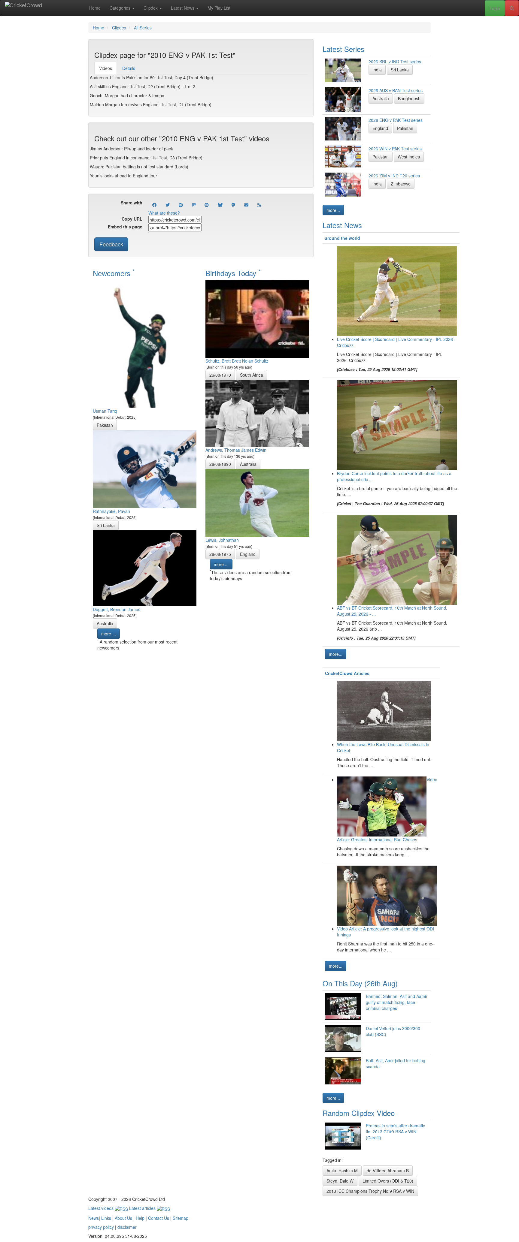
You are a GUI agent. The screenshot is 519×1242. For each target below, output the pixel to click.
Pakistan (105, 425)
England (248, 554)
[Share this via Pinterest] (207, 205)
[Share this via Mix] (193, 205)
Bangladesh (409, 98)
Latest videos (101, 1208)
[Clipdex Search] (512, 8)
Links (106, 1218)
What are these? (164, 213)
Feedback (111, 244)
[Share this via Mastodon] (233, 205)
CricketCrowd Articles (347, 673)
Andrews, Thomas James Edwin (235, 450)
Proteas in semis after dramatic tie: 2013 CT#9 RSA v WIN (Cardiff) (395, 1132)
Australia (105, 623)
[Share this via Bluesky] (220, 205)
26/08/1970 (220, 375)
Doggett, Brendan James (116, 609)
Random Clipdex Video (359, 1113)
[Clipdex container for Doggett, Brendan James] (144, 568)
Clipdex (151, 8)
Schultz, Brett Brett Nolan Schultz (236, 361)
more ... (108, 634)
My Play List (219, 8)
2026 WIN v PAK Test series (395, 149)
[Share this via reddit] (181, 205)
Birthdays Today (232, 273)
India (377, 70)
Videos (105, 68)
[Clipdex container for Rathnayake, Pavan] (144, 469)
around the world (342, 238)
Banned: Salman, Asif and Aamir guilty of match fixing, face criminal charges (396, 1002)
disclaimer (127, 1227)
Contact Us (158, 1218)
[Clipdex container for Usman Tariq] (144, 343)
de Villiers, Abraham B (388, 1171)
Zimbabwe (401, 184)
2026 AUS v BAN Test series (396, 90)
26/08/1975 (220, 554)
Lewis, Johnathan (222, 540)
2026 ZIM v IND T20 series (394, 176)
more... (333, 210)
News (93, 1218)
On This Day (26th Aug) (360, 983)
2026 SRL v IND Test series (395, 62)
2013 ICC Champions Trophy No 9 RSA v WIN (370, 1191)
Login (495, 8)
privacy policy (101, 1227)
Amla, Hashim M (342, 1171)
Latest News (183, 8)
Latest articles (143, 1208)
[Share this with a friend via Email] (246, 205)
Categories (121, 8)
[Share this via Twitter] (168, 205)
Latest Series (343, 49)
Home (95, 8)
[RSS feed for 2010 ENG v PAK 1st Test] (259, 205)
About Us (123, 1218)
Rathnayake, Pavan (111, 511)
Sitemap (180, 1218)
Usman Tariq (105, 411)
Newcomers (114, 273)
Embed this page (125, 227)
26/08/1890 (220, 464)
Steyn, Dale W (340, 1181)
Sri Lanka (106, 525)
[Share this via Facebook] (154, 205)
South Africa (251, 375)
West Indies (409, 157)
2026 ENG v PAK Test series (396, 120)
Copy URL (132, 219)
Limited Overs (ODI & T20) (388, 1181)
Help (140, 1218)
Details (128, 68)
